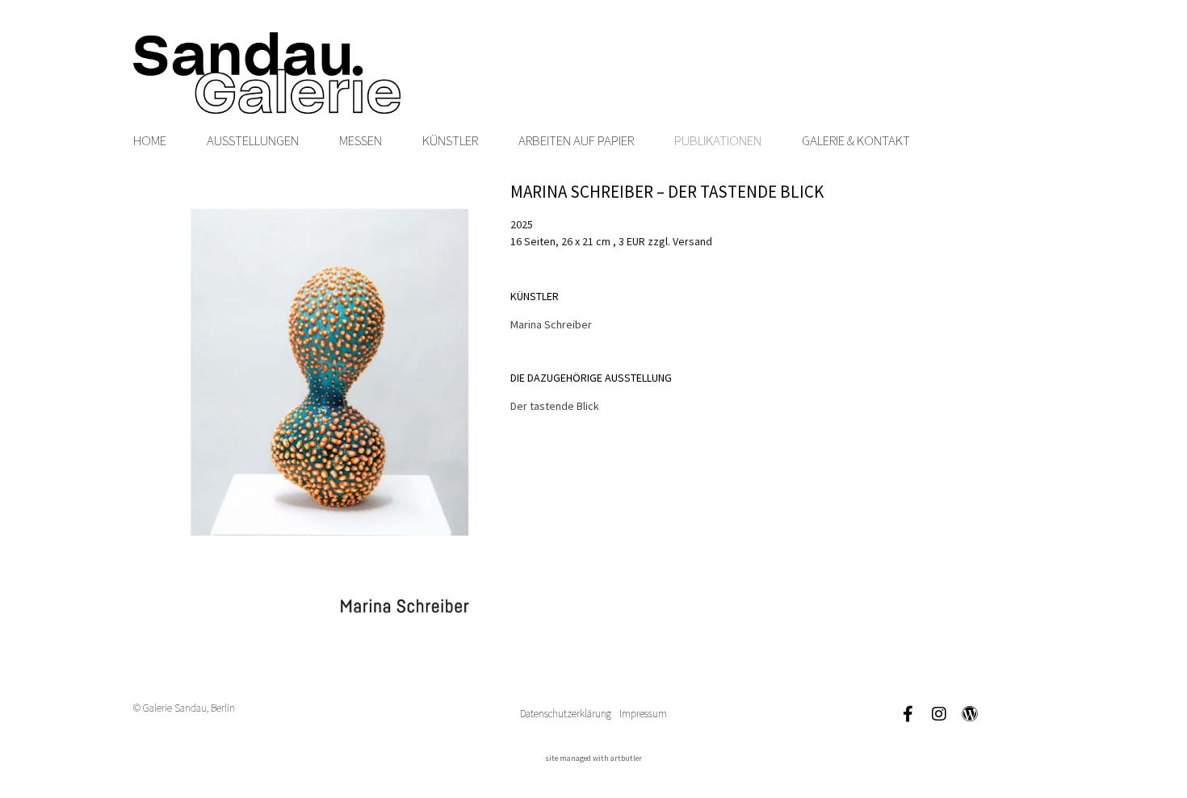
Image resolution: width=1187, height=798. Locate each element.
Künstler (450, 140)
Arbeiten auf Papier (576, 140)
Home (149, 140)
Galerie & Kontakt (856, 140)
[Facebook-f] (908, 714)
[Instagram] (939, 714)
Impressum (643, 714)
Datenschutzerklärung (565, 714)
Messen (360, 140)
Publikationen (717, 140)
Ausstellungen (253, 140)
